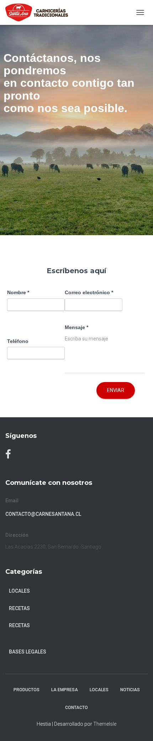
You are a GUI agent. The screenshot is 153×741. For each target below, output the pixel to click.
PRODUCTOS (26, 689)
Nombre (18, 292)
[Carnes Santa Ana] (39, 12)
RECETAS (19, 608)
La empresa (64, 689)
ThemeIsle (104, 724)
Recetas (19, 625)
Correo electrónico (89, 292)
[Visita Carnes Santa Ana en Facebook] (8, 456)
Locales (19, 591)
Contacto (76, 707)
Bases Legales (27, 652)
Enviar (115, 390)
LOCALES (99, 689)
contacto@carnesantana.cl (43, 514)
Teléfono (17, 341)
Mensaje (76, 327)
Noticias (130, 689)
